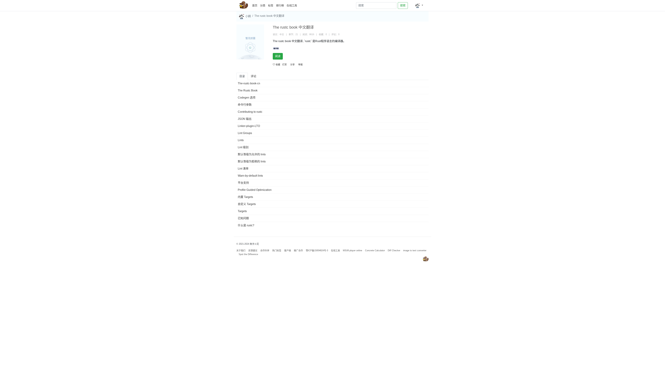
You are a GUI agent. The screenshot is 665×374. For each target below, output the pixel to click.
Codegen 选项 (246, 97)
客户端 (287, 250)
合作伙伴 (264, 250)
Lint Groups (245, 133)
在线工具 (292, 5)
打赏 (284, 64)
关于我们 (240, 250)
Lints (241, 140)
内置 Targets (245, 196)
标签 (270, 5)
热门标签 (276, 250)
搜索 (403, 5)
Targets (242, 211)
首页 (255, 5)
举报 (300, 64)
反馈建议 (252, 250)
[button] (419, 5)
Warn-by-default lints (250, 175)
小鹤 (248, 16)
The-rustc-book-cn (249, 83)
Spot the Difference (248, 254)
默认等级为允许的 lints (252, 154)
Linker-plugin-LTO (249, 125)
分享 (292, 64)
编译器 (276, 48)
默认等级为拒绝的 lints (252, 161)
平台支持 (243, 182)
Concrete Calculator (375, 250)
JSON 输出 (244, 118)
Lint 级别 (243, 147)
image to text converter (414, 250)
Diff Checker (394, 250)
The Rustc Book (248, 90)
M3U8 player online (352, 250)
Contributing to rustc (250, 111)
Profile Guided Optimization (255, 189)
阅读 (278, 56)
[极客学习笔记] (243, 5)
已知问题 (243, 218)
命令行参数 (245, 104)
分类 (262, 5)
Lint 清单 (243, 168)
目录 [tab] (242, 76)
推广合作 (298, 250)
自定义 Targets (247, 204)
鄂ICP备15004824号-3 (317, 250)
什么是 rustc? (246, 225)
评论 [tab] (253, 76)
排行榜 (280, 5)
